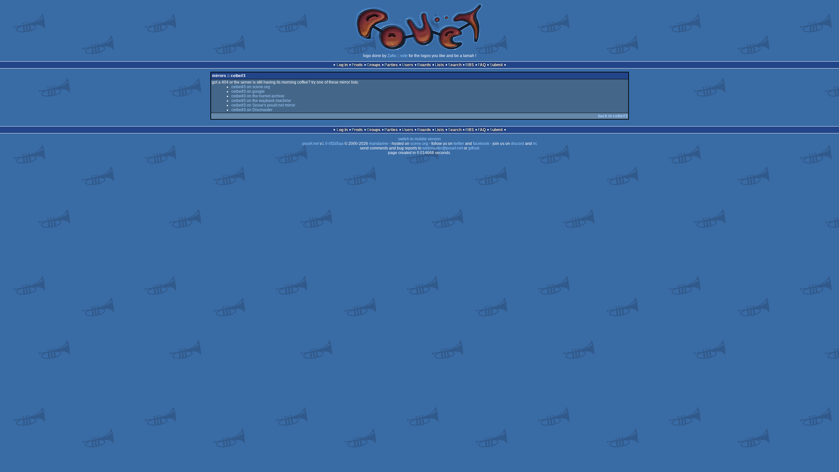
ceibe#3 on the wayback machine (261, 100)
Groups (373, 65)
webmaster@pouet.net (442, 148)
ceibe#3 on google (248, 91)
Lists (439, 65)
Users (407, 65)
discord (517, 143)
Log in (342, 65)
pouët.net (310, 143)
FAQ (482, 65)
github (473, 148)
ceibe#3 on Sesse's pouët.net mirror (263, 105)
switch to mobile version (419, 139)
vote (404, 55)
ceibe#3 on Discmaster (251, 110)
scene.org (419, 143)
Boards (424, 65)
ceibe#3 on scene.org (250, 87)
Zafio (391, 55)
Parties (391, 65)
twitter (459, 143)
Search (454, 65)
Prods (357, 65)
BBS (469, 65)
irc (535, 143)
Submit (496, 65)
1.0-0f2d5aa (332, 143)
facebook (481, 143)
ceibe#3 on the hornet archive (257, 96)
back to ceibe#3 (613, 116)
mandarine (378, 143)
